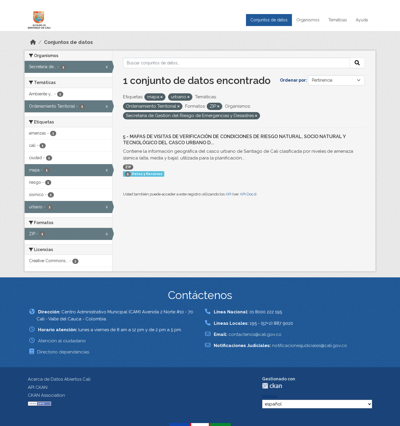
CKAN (272, 386)
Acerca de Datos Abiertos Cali (59, 379)
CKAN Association (46, 395)
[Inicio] (33, 42)
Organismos (307, 20)
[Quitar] (161, 97)
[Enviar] (357, 63)
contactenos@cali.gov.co (254, 334)
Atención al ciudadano (62, 340)
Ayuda (362, 20)
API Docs (247, 194)
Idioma (269, 396)
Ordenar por (293, 80)
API (228, 194)
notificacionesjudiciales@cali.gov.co (309, 345)
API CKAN (37, 387)
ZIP (128, 167)
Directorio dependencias (63, 352)
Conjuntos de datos (269, 20)
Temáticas (337, 20)
